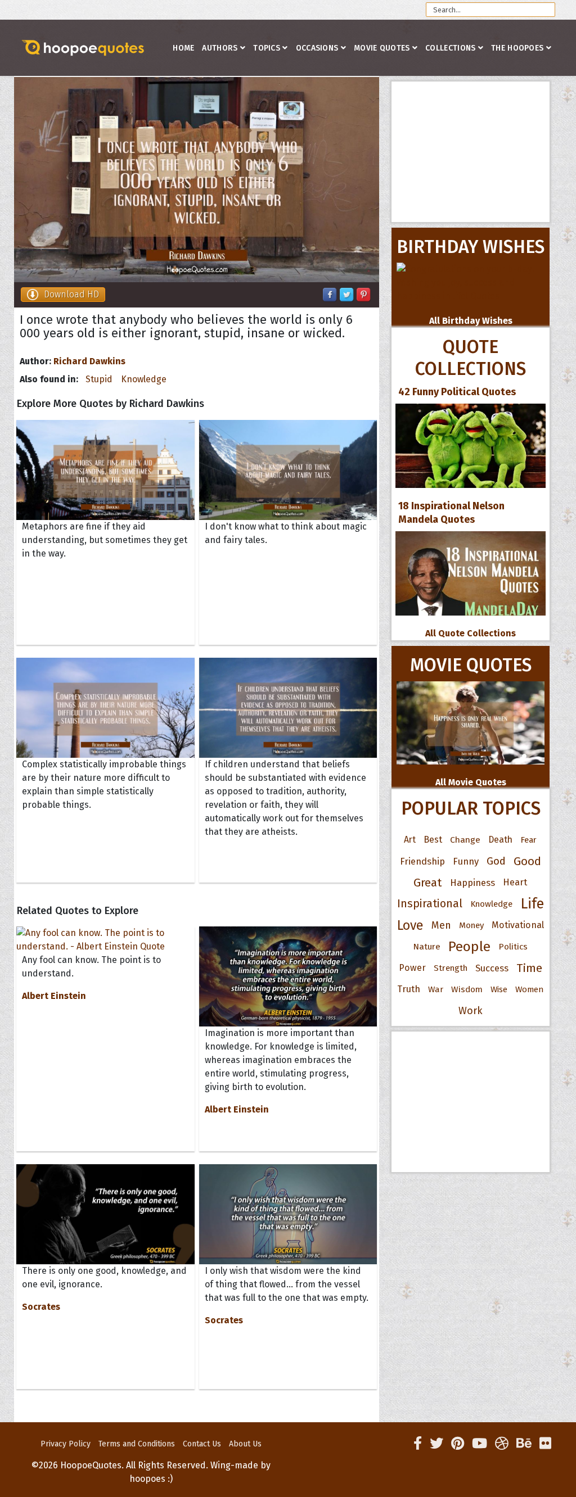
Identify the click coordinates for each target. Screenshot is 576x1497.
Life (532, 903)
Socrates (41, 1306)
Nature (426, 946)
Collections (450, 48)
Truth (408, 989)
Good (527, 861)
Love (410, 925)
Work (470, 1011)
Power (412, 967)
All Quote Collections (470, 633)
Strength (450, 968)
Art (410, 839)
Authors (219, 48)
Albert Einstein (54, 996)
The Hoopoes (517, 48)
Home (183, 48)
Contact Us (202, 1444)
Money (471, 925)
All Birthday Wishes (470, 320)
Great (427, 882)
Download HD (71, 294)
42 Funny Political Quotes (457, 392)
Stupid (99, 379)
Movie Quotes (382, 48)
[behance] (524, 1443)
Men (441, 925)
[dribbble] (501, 1443)
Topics (266, 48)
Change (465, 839)
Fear (528, 840)
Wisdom (467, 989)
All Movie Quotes (470, 782)
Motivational (518, 925)
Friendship (422, 861)
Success (491, 968)
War (435, 989)
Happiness (472, 882)
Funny (466, 861)
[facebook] (417, 1443)
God (496, 861)
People (469, 946)
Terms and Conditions (136, 1444)
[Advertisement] (471, 152)
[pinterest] (457, 1443)
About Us (245, 1444)
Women (529, 989)
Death (500, 839)
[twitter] (436, 1443)
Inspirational (429, 903)
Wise (498, 989)
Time (529, 968)
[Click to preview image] (196, 179)
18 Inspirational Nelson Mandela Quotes (451, 513)
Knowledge (143, 379)
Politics (513, 947)
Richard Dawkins (89, 361)
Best (433, 839)
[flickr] (545, 1443)
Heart (515, 882)
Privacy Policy (65, 1444)
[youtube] (479, 1443)
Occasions (317, 48)
